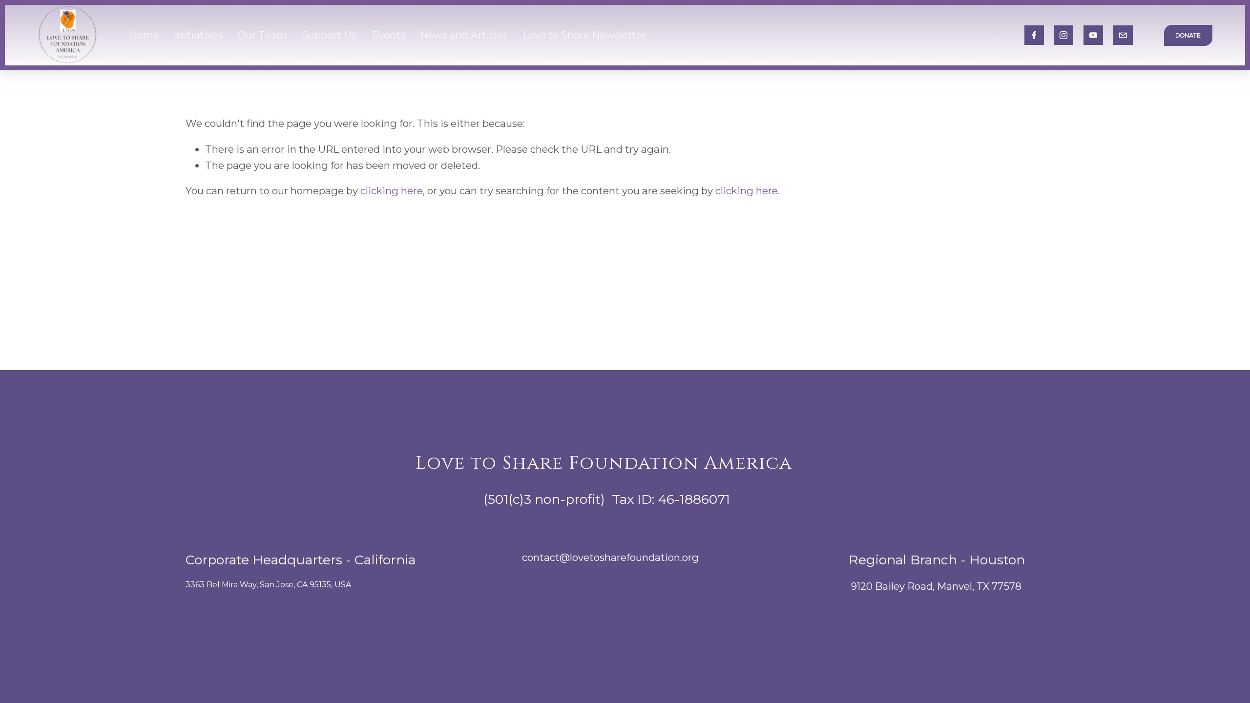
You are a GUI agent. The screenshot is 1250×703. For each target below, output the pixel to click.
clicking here (391, 191)
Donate (1188, 35)
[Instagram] (1063, 35)
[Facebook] (1034, 35)
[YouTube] (1093, 35)
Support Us (329, 35)
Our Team (262, 35)
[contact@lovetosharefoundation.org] (1123, 35)
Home (144, 35)
